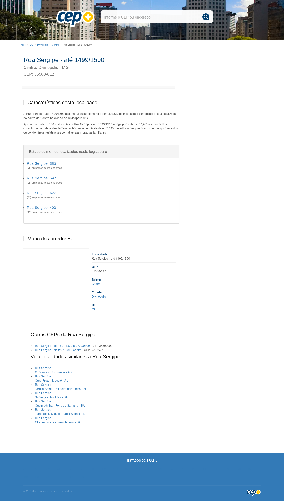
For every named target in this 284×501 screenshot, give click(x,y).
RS (37, 477)
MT (160, 469)
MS (149, 469)
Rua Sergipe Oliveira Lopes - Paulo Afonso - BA (57, 420)
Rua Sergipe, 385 (41, 163)
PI (204, 469)
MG (31, 44)
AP (59, 469)
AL (36, 469)
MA (127, 469)
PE (194, 469)
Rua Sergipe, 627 (41, 193)
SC (48, 477)
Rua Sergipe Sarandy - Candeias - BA (51, 395)
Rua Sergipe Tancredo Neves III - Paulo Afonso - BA (60, 411)
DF (93, 469)
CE (82, 469)
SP (71, 477)
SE (59, 477)
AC (25, 469)
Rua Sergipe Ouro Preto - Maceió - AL (51, 378)
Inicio (23, 44)
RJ (227, 469)
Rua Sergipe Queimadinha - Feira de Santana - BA (60, 403)
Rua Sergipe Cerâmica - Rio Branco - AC (53, 370)
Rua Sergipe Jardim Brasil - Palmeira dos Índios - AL (61, 386)
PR (216, 469)
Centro (55, 44)
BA (70, 469)
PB (182, 469)
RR (26, 477)
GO (115, 469)
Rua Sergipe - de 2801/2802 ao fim (58, 350)
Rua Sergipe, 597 (41, 178)
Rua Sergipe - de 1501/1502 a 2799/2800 (62, 346)
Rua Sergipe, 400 (41, 207)
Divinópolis (42, 44)
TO (82, 477)
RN (239, 469)
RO (250, 469)
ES (104, 469)
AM (48, 469)
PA (171, 469)
